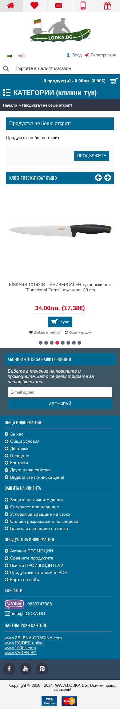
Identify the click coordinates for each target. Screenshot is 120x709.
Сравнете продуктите (31, 557)
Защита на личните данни (36, 499)
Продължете (91, 156)
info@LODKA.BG (28, 613)
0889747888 (39, 603)
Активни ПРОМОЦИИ (31, 550)
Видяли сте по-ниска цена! (37, 477)
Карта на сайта (25, 579)
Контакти (19, 462)
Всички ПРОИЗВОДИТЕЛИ (36, 565)
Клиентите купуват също (33, 177)
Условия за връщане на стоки (40, 514)
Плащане (19, 455)
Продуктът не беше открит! (47, 105)
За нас (16, 434)
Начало (10, 105)
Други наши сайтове (30, 469)
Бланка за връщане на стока (39, 528)
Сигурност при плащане (34, 506)
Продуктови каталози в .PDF (38, 572)
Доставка (19, 448)
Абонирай (60, 404)
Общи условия (25, 441)
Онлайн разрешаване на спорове (44, 521)
